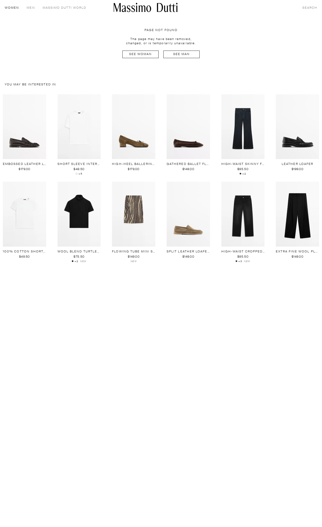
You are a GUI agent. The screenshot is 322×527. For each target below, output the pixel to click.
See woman (140, 54)
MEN (31, 7)
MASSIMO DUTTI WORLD (65, 7)
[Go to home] (146, 7)
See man (181, 54)
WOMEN (12, 7)
